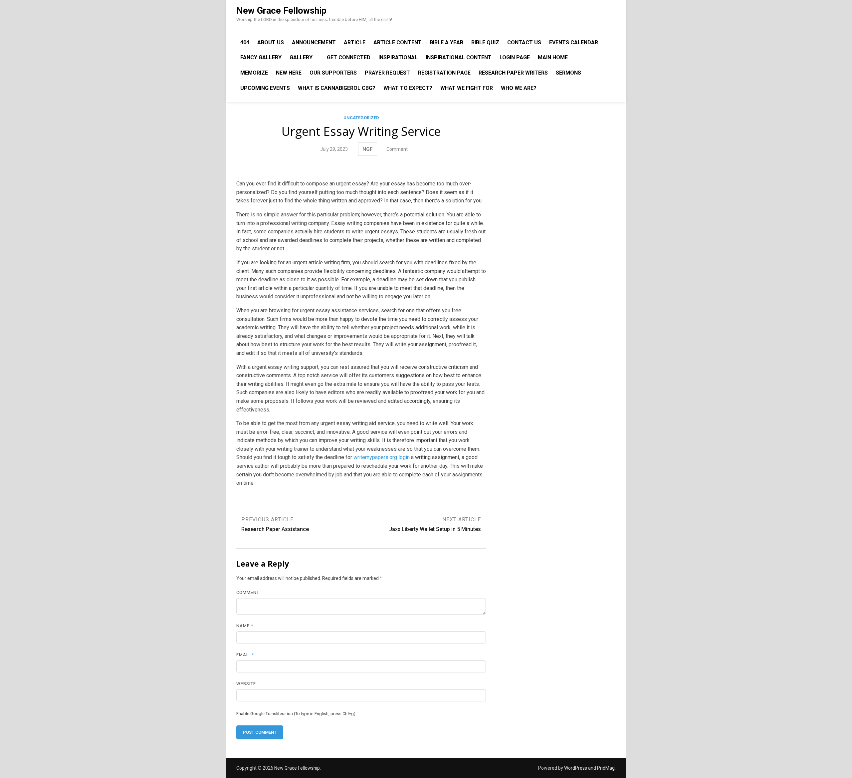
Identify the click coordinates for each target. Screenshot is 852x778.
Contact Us (524, 42)
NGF (367, 149)
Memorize (254, 73)
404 (244, 42)
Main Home (553, 57)
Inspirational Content (459, 57)
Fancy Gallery (261, 57)
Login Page (515, 57)
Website (246, 683)
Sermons (568, 73)
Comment (397, 149)
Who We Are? (518, 88)
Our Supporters (333, 73)
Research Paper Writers (513, 73)
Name (244, 625)
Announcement (314, 42)
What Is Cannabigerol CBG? (336, 88)
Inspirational (398, 57)
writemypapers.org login (381, 457)
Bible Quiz (485, 42)
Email (245, 654)
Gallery (301, 57)
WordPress (575, 768)
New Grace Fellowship (281, 10)
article (354, 42)
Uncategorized (361, 117)
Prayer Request (387, 73)
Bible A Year (446, 42)
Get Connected (348, 57)
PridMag (606, 768)
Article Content (397, 42)
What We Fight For (466, 88)
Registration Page (444, 73)
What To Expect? (407, 88)
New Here (289, 73)
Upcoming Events (265, 88)
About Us (270, 42)
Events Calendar (573, 42)
